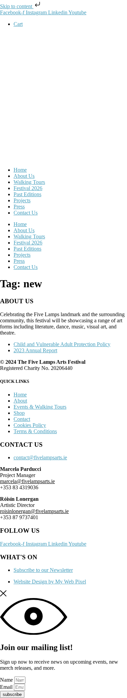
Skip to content (17, 6)
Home (20, 170)
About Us (24, 176)
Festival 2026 (28, 188)
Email (7, 687)
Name (7, 680)
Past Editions (27, 194)
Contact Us (26, 213)
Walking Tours (29, 182)
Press (19, 206)
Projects (22, 200)
